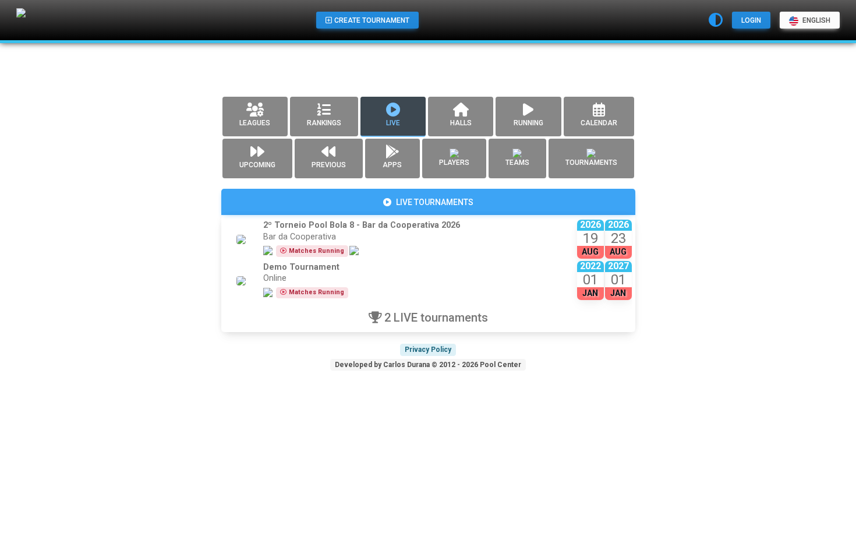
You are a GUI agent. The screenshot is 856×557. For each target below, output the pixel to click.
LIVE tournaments (434, 202)
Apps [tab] (392, 165)
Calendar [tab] (599, 123)
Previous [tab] (329, 165)
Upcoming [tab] (257, 165)
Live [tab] (393, 123)
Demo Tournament (301, 267)
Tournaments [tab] (591, 162)
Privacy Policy (428, 350)
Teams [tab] (517, 162)
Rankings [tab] (324, 123)
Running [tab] (528, 123)
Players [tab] (454, 162)
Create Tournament (371, 20)
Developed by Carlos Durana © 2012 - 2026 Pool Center (428, 365)
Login (751, 20)
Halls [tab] (461, 123)
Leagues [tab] (254, 123)
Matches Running (316, 251)
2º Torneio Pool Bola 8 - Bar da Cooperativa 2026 (361, 225)
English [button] (815, 20)
